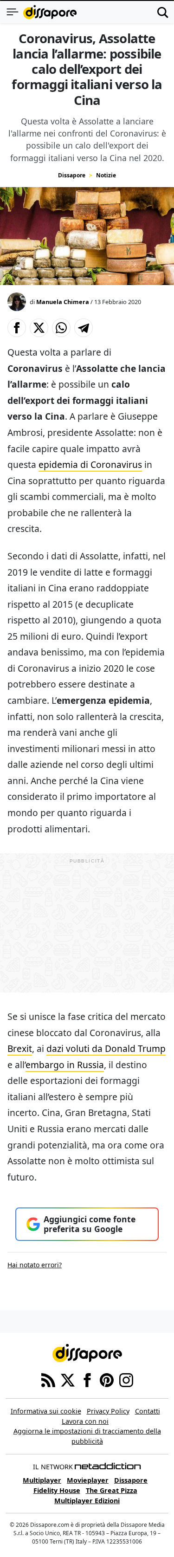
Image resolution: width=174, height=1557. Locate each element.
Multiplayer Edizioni (87, 1500)
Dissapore (71, 175)
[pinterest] (107, 1380)
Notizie (106, 175)
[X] (68, 1380)
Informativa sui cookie (46, 1411)
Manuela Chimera (62, 302)
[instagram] (126, 1380)
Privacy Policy (108, 1411)
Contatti (147, 1411)
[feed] (48, 1380)
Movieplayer (88, 1480)
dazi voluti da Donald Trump (106, 1048)
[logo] (50, 12)
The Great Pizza (111, 1490)
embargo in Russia (65, 1064)
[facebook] (87, 1380)
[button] (16, 327)
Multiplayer (42, 1480)
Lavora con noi (85, 1421)
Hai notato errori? (34, 1264)
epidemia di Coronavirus (90, 464)
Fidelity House (56, 1490)
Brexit (19, 1048)
